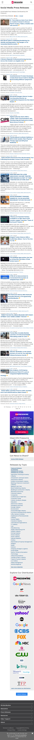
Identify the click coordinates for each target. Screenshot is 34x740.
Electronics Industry (17, 503)
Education (23, 55)
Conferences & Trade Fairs (18, 496)
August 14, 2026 (9, 18)
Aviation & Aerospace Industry (16, 386)
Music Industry (15, 536)
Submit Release (21, 694)
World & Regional (16, 564)
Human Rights (15, 519)
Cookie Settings (22, 730)
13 (24, 407)
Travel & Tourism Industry (18, 559)
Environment (15, 509)
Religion (13, 543)
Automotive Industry (14, 290)
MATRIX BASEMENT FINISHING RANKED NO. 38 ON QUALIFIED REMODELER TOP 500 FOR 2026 (20, 198)
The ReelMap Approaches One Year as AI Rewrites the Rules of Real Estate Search (21, 259)
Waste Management (17, 562)
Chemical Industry (16, 493)
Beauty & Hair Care (13, 36)
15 (28, 407)
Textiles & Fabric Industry (18, 557)
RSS (16, 16)
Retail (12, 545)
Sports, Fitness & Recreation (19, 552)
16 (30, 407)
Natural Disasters (16, 538)
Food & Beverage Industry (18, 510)
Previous (8, 407)
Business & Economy (14, 133)
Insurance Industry (16, 521)
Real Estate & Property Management (21, 541)
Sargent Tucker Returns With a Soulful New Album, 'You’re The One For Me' (21, 238)
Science (13, 547)
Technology (14, 554)
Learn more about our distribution (21, 688)
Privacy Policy (11, 730)
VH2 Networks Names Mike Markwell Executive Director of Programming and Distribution (20, 296)
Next (17, 408)
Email (21, 16)
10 (18, 407)
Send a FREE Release (17, 459)
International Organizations (19, 522)
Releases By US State (17, 472)
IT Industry (21, 272)
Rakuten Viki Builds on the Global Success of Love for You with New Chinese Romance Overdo (20, 353)
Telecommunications (17, 555)
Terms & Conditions (8, 728)
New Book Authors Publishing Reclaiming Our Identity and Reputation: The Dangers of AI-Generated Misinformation (15, 42)
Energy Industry (22, 403)
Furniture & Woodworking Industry (21, 512)
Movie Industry (24, 170)
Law (12, 526)
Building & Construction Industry (16, 212)
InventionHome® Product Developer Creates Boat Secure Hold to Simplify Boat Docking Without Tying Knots (22, 77)
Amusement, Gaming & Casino (16, 327)
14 (26, 407)
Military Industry (15, 531)
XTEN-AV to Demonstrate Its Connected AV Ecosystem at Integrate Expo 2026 (19, 277)
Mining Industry (15, 533)
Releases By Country (17, 471)
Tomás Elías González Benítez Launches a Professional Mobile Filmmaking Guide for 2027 (20, 334)
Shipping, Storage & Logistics (19, 548)
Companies (12, 92)
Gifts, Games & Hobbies (18, 514)
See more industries (17, 567)
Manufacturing (15, 528)
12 (22, 407)
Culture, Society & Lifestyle (15, 170)
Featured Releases (16, 468)
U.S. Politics (14, 561)
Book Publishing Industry (15, 55)
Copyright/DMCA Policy (22, 728)
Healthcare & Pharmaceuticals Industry (22, 153)
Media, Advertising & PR (22, 36)
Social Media (22, 72)
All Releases (14, 469)
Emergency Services (17, 505)
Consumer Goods (18, 92)
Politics (13, 540)
